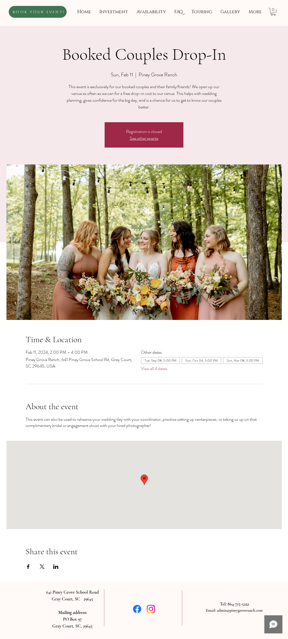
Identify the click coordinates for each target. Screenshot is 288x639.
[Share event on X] (42, 566)
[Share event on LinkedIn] (55, 566)
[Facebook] (137, 609)
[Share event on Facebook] (28, 566)
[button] (273, 12)
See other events (144, 138)
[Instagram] (150, 609)
